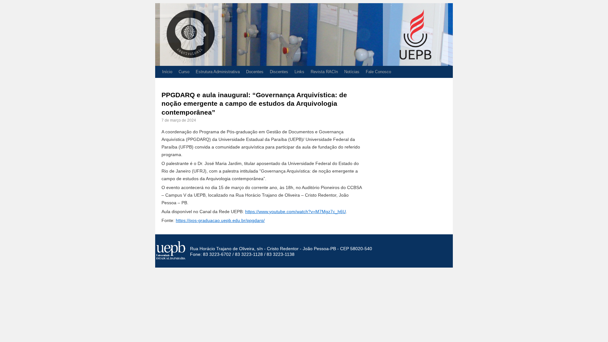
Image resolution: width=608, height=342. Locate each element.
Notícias (351, 71)
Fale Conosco (378, 71)
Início (167, 71)
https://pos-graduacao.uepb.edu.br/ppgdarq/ (220, 220)
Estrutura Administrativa (218, 71)
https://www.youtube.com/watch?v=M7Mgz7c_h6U (295, 211)
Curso (184, 71)
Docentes (254, 71)
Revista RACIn (324, 71)
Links (299, 71)
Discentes (279, 71)
